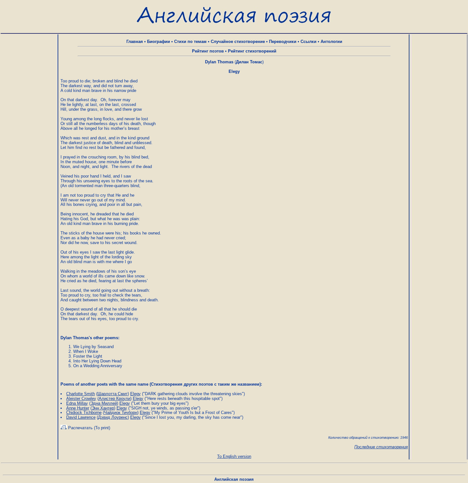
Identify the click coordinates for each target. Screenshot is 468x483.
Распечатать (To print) (88, 427)
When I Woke (85, 351)
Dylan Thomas (219, 62)
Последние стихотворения (381, 446)
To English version (234, 456)
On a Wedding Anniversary (97, 365)
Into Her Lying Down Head (97, 361)
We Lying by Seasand (93, 346)
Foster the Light (87, 356)
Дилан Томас (249, 62)
